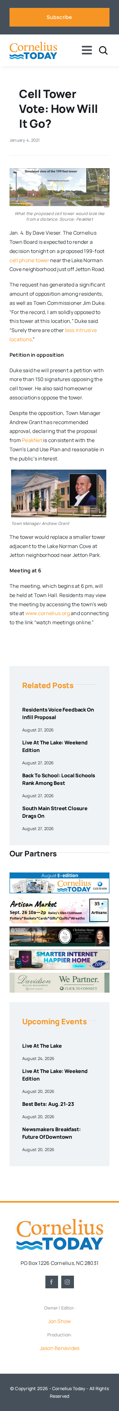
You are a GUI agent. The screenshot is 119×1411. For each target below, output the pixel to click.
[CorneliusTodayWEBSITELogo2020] (59, 1220)
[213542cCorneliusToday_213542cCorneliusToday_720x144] (59, 952)
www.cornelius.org (47, 613)
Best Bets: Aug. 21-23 (48, 1103)
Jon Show (59, 1321)
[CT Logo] (33, 43)
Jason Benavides (60, 1348)
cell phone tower (29, 260)
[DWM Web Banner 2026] (59, 975)
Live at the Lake (42, 1045)
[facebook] (51, 1282)
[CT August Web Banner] (59, 875)
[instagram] (67, 1282)
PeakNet (32, 440)
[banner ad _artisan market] (59, 899)
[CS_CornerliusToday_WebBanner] (59, 929)
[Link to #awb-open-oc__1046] (103, 50)
